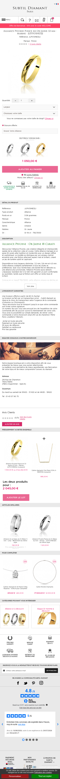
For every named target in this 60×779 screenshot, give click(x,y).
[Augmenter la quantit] (31, 100)
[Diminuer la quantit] (15, 100)
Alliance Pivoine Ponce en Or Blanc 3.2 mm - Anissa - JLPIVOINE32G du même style (44, 540)
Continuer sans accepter (49, 767)
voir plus (21, 724)
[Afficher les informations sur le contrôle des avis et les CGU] (47, 705)
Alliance (27, 212)
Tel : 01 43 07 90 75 (10, 396)
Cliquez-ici (38, 178)
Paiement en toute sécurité (13, 323)
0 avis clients (35, 44)
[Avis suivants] (58, 724)
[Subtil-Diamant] (30, 9)
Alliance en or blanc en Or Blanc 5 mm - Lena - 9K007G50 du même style (15, 540)
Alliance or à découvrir (14, 609)
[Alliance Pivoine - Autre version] (9, 149)
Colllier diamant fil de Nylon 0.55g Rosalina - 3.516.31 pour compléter (15, 587)
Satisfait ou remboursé (11, 327)
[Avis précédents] (2, 724)
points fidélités (33, 175)
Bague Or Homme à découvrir (45, 610)
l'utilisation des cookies (43, 772)
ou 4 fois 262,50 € (20, 470)
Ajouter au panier (30, 169)
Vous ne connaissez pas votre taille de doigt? (30, 118)
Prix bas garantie (9, 329)
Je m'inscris (51, 671)
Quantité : (6, 100)
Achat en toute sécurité (12, 321)
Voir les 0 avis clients (26, 418)
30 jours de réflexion (10, 325)
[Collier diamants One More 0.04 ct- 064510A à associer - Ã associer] (44, 456)
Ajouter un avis (12, 424)
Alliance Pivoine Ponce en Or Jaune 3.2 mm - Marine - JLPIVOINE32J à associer (16, 465)
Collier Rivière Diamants (44, 587)
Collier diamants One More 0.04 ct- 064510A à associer (44, 471)
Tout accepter (45, 776)
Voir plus (30, 286)
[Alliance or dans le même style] (14, 619)
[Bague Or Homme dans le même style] (45, 618)
